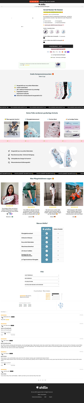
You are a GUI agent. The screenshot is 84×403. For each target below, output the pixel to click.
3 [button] (42, 380)
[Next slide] (82, 6)
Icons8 (43, 399)
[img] (3, 315)
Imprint (50, 397)
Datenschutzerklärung (36, 397)
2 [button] (40, 380)
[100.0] (61, 305)
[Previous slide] (1, 6)
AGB (45, 397)
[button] (45, 31)
